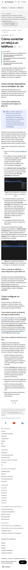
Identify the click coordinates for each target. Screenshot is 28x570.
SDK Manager (10, 126)
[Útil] (10, 35)
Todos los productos (6, 553)
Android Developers (5, 30)
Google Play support (6, 530)
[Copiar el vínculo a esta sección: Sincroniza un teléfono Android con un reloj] (5, 340)
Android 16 (4, 490)
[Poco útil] (13, 35)
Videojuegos (4, 452)
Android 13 (4, 497)
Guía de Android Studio (7, 509)
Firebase (3, 548)
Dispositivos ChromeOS (7, 476)
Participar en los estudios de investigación (11, 533)
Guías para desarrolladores (8, 511)
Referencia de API (5, 514)
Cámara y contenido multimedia (9, 460)
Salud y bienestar (5, 457)
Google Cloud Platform (7, 550)
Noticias (3, 441)
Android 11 (3, 502)
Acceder (23, 2)
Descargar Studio (5, 516)
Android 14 (4, 495)
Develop (4, 8)
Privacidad (3, 462)
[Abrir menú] (2, 2)
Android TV (4, 481)
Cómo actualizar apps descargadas (13, 331)
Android (3, 431)
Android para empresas (7, 433)
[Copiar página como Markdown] (19, 46)
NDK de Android (5, 519)
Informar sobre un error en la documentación (12, 528)
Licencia (10, 558)
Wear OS (20, 8)
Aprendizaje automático (7, 455)
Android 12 (4, 500)
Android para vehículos (7, 479)
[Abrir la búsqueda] (16, 2)
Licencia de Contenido (14, 412)
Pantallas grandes (5, 471)
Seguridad (3, 436)
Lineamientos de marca (20, 558)
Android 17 (4, 488)
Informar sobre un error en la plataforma (11, 525)
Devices (12, 8)
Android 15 (4, 493)
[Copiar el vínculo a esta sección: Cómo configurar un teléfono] (10, 299)
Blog (2, 443)
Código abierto (5, 438)
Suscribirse (24, 562)
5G (2, 465)
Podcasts (3, 446)
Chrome (3, 545)
